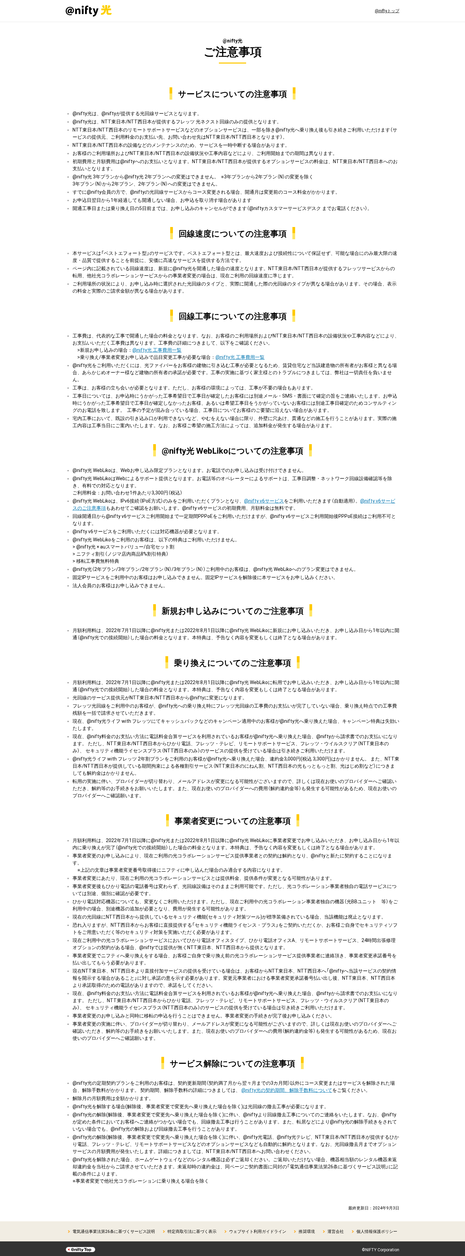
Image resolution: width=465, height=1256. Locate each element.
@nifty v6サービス (264, 500)
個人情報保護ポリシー (376, 1231)
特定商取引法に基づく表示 (192, 1231)
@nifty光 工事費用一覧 (156, 349)
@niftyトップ (387, 10)
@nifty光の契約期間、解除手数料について (286, 1089)
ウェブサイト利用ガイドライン (257, 1231)
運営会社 (335, 1231)
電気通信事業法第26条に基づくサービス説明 (114, 1231)
